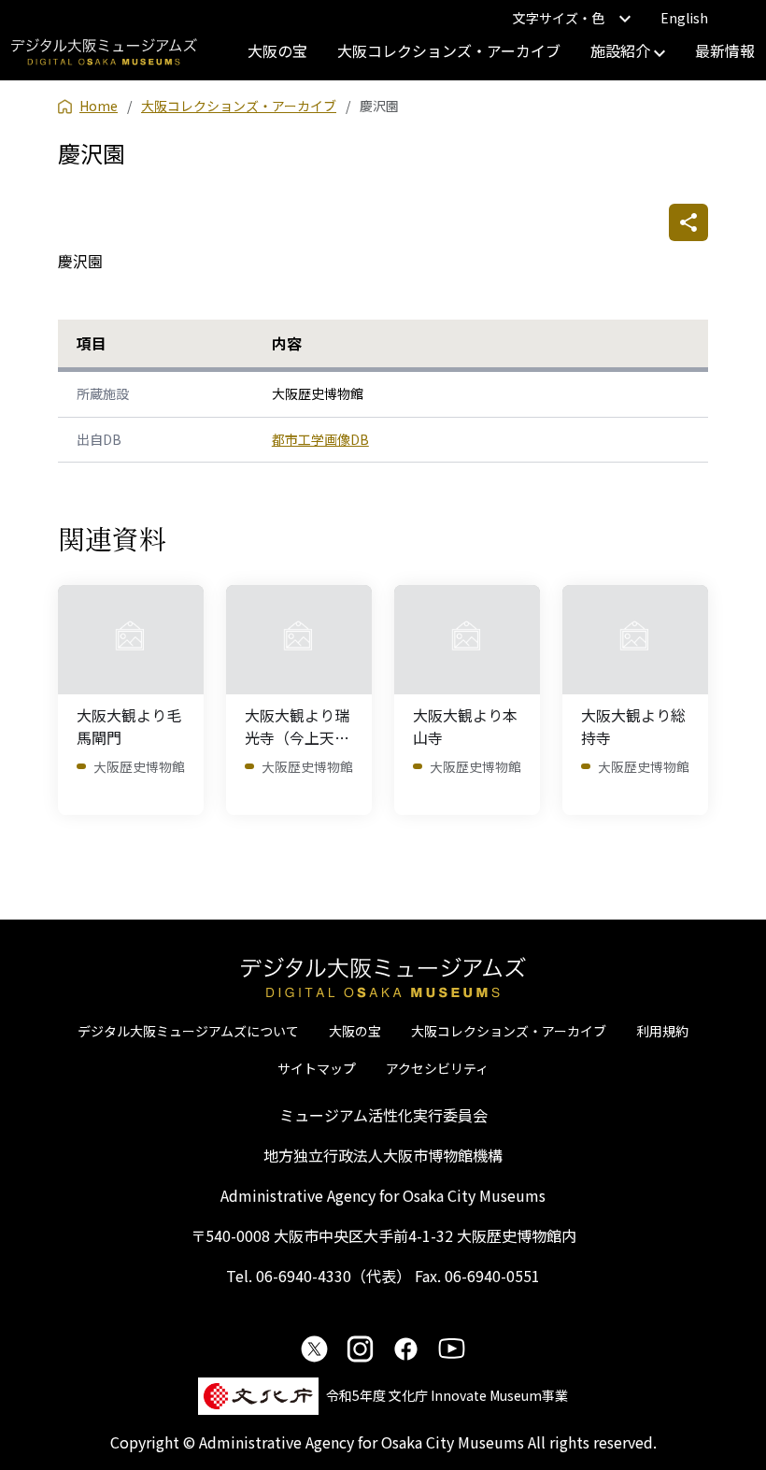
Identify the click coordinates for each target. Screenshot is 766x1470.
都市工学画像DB (320, 439)
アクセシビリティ (437, 1068)
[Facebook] (405, 1348)
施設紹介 (622, 50)
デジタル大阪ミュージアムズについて (188, 1030)
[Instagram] (360, 1348)
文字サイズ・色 (558, 17)
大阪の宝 (277, 50)
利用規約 (662, 1030)
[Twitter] (314, 1348)
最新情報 (725, 50)
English (684, 17)
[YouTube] (451, 1348)
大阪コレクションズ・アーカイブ (448, 50)
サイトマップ (316, 1068)
